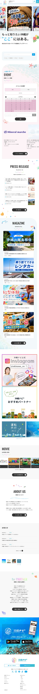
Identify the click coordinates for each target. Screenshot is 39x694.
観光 (21, 676)
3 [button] (18, 438)
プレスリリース (6, 678)
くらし (22, 680)
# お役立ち (11, 58)
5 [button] (20, 438)
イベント (5, 680)
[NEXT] (35, 97)
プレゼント (6, 681)
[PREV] (6, 97)
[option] (19, 19)
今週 (28, 89)
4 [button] (19, 438)
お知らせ (5, 676)
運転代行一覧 (6, 683)
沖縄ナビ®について (7, 675)
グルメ (22, 678)
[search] (33, 54)
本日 (12, 89)
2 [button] (17, 438)
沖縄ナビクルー (22, 683)
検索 (20, 119)
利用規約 (21, 688)
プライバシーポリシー (23, 689)
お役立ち (22, 681)
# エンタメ (21, 58)
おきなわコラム (22, 675)
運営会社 (21, 686)
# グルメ (16, 58)
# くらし (6, 58)
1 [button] (16, 438)
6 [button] (21, 438)
